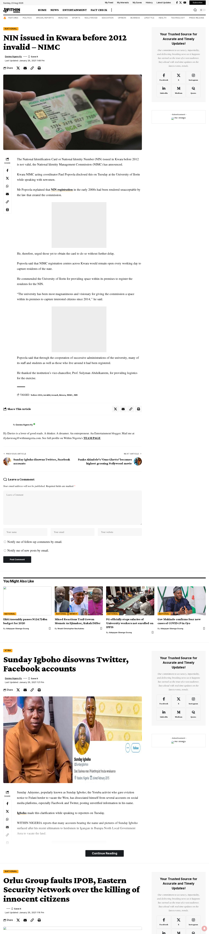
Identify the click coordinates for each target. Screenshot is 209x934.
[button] (111, 10)
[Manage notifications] (204, 928)
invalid (46, 395)
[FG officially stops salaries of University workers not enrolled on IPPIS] (130, 600)
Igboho (22, 813)
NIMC (69, 395)
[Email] (25, 68)
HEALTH (163, 18)
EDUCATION (107, 18)
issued (54, 395)
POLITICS (27, 18)
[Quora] (193, 90)
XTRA (8, 650)
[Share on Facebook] (7, 170)
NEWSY (73, 614)
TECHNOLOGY (178, 18)
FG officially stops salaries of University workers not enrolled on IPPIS (129, 623)
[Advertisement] (79, 225)
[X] (180, 2)
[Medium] (178, 90)
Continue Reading (104, 853)
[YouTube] (185, 2)
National (11, 28)
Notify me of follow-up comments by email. (34, 542)
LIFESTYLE (149, 18)
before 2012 (36, 395)
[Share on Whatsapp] (7, 186)
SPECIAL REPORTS (45, 18)
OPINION (122, 18)
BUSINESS (135, 18)
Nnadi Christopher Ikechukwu (71, 628)
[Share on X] (18, 68)
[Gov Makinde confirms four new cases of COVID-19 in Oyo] (182, 600)
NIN (76, 395)
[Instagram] (193, 77)
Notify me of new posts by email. (28, 550)
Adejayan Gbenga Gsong (17, 628)
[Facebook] (176, 2)
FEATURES (13, 18)
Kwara (62, 395)
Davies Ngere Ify (13, 56)
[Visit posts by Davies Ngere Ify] (7, 425)
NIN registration (62, 189)
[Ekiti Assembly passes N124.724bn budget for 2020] (27, 600)
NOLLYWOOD (91, 18)
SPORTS (76, 18)
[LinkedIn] (164, 90)
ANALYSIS (63, 18)
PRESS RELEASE (196, 18)
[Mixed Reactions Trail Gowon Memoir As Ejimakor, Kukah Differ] (79, 600)
